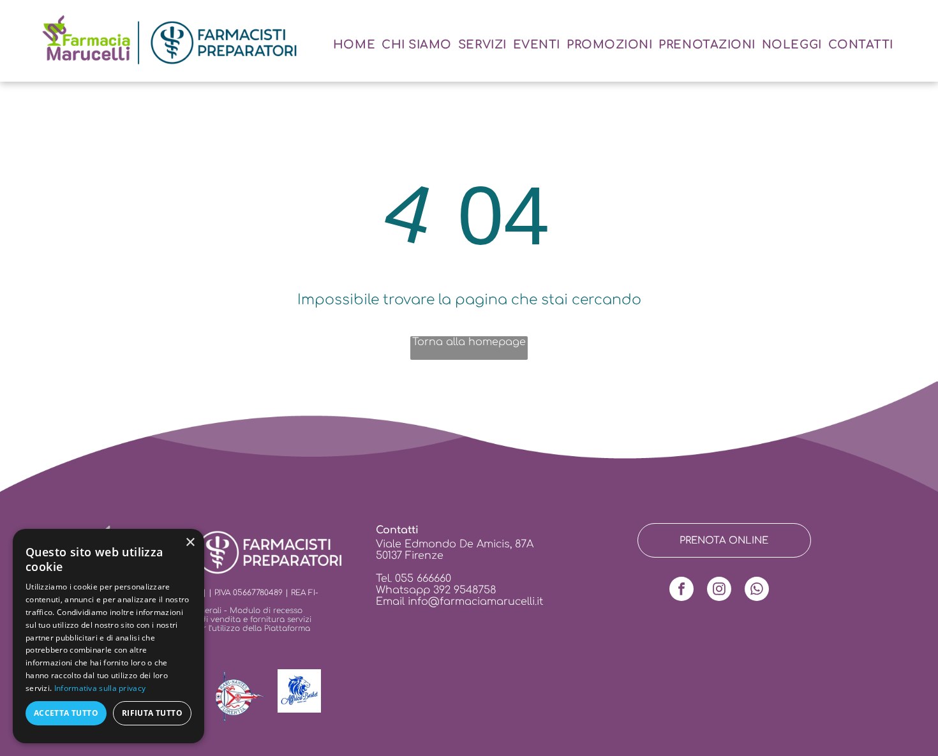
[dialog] (108, 636)
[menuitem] (354, 44)
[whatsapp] (757, 590)
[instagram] (719, 590)
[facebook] (681, 590)
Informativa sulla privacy (100, 688)
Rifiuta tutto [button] (152, 713)
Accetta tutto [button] (66, 713)
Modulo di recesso (266, 610)
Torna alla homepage (469, 342)
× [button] (190, 542)
